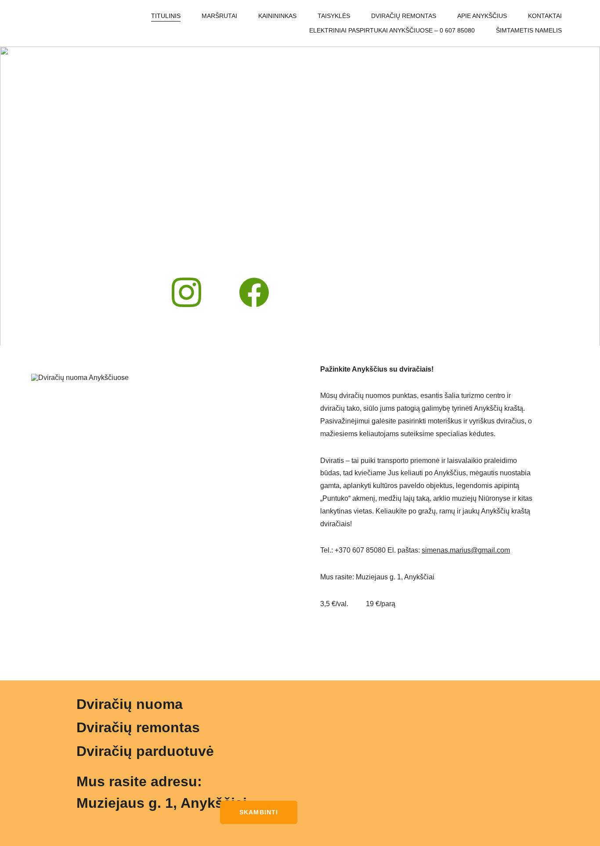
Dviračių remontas (403, 15)
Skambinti (258, 812)
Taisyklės (334, 15)
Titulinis (166, 15)
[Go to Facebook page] (254, 292)
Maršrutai (219, 15)
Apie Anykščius (482, 15)
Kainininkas (277, 15)
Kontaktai (545, 15)
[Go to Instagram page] (191, 292)
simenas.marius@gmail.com (466, 550)
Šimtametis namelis (529, 30)
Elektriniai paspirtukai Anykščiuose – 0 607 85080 (392, 30)
